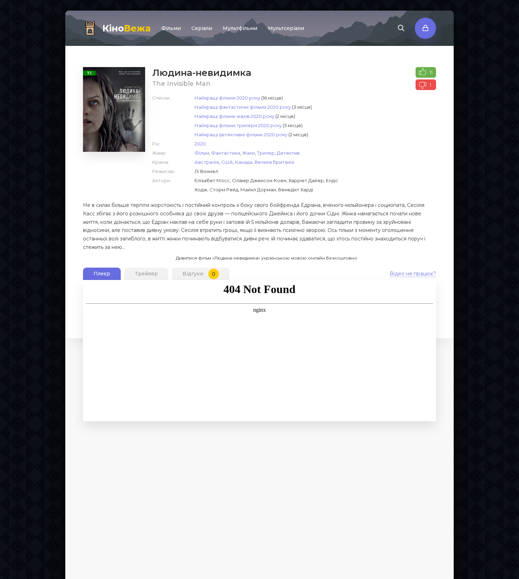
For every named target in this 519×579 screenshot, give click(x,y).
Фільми (171, 28)
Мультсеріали (286, 28)
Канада (243, 162)
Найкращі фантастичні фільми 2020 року (243, 107)
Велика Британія (274, 162)
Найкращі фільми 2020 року (227, 98)
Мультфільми (240, 28)
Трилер (266, 153)
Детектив (288, 153)
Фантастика (225, 153)
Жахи (248, 153)
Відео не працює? (413, 273)
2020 (200, 144)
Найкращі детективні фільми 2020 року (241, 134)
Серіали (201, 28)
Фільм (202, 153)
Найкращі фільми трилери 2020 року (238, 125)
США (227, 162)
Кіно (126, 28)
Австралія (207, 162)
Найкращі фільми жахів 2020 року (234, 116)
